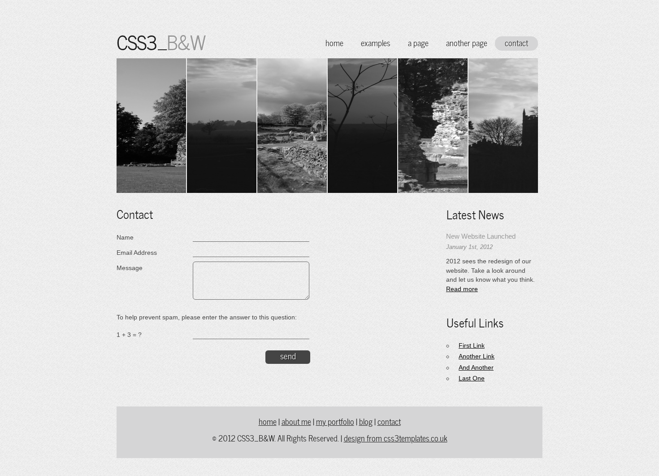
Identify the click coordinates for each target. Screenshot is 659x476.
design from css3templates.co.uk (395, 438)
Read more (462, 289)
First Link (472, 345)
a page (418, 42)
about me (296, 421)
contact (516, 42)
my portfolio (335, 421)
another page (466, 42)
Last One (472, 378)
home (334, 42)
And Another (476, 367)
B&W (186, 41)
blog (366, 421)
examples (375, 42)
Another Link (476, 356)
